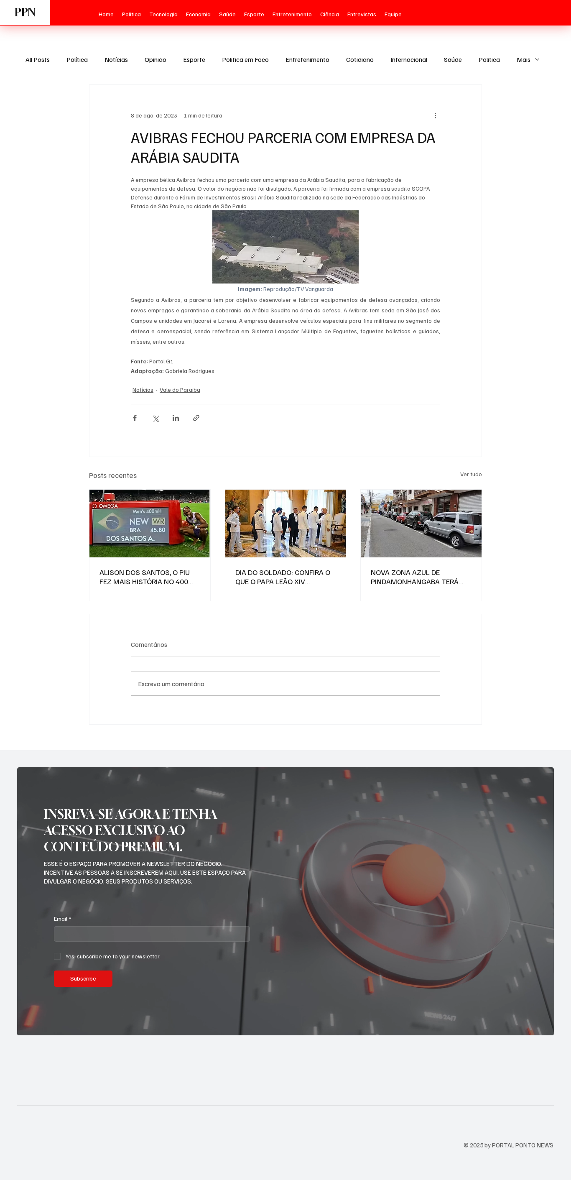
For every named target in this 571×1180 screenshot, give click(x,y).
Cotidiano (360, 59)
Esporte (194, 59)
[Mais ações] (435, 115)
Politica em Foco (245, 59)
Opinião (155, 59)
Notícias (116, 59)
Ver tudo (471, 474)
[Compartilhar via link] (196, 418)
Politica (489, 59)
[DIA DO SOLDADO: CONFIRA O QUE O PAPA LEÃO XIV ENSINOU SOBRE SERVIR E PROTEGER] (285, 523)
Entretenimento (307, 59)
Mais (523, 59)
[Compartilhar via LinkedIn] (176, 418)
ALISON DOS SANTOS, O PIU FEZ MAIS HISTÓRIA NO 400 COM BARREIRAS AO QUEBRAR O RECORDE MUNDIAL (147, 576)
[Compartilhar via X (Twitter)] (155, 418)
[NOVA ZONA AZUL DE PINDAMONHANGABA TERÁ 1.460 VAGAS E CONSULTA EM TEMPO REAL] (421, 523)
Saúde (453, 59)
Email (62, 918)
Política (77, 59)
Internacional (408, 59)
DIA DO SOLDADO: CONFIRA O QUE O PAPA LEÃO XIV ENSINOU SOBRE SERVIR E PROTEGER (282, 576)
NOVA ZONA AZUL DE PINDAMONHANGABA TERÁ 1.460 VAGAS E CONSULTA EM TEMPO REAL (419, 576)
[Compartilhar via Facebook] (135, 418)
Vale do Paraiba (180, 389)
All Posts (37, 59)
